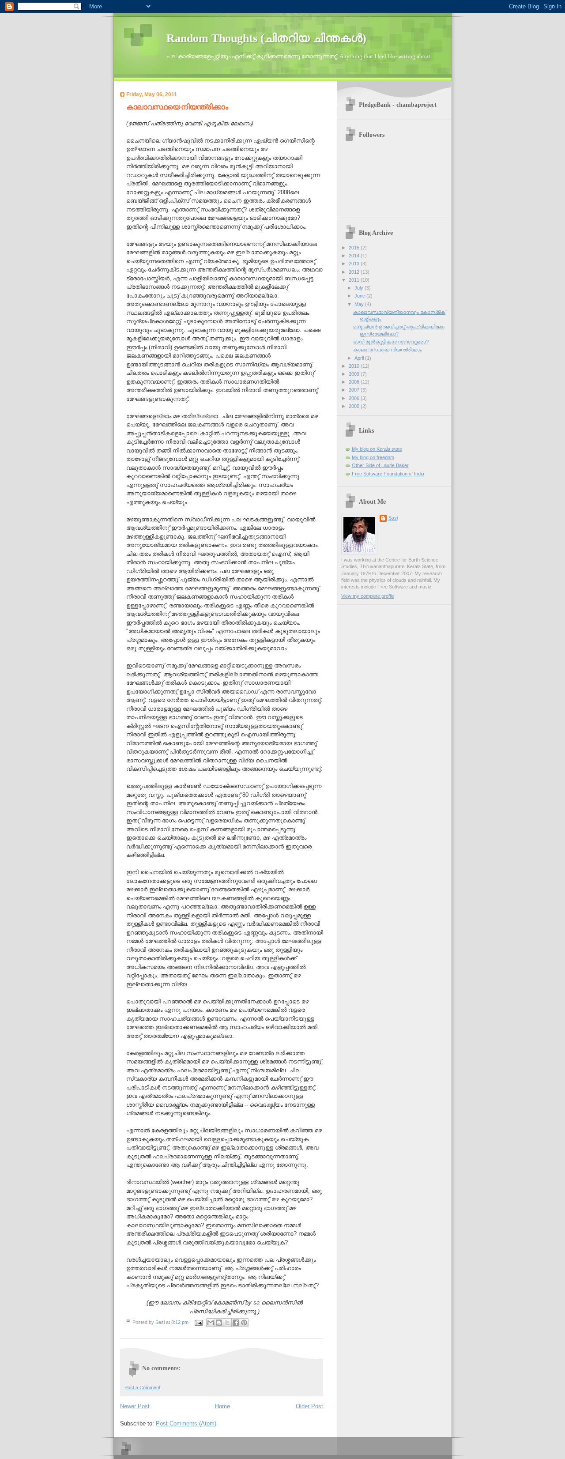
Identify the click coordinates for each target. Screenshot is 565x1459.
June (360, 295)
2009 (355, 374)
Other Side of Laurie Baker (380, 465)
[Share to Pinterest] (244, 1322)
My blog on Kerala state (377, 449)
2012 (355, 272)
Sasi (393, 517)
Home (222, 1406)
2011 (355, 280)
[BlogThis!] (219, 1322)
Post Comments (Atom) (186, 1423)
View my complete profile (367, 596)
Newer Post (135, 1406)
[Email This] (210, 1322)
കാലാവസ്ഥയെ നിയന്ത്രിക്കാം (387, 349)
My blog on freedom (373, 457)
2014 (355, 255)
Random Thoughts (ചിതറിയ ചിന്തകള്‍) (266, 38)
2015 (355, 247)
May (359, 304)
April (359, 358)
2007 (355, 389)
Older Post (309, 1406)
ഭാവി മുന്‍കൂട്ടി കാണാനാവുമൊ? (391, 341)
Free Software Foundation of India (388, 473)
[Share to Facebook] (235, 1322)
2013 (355, 263)
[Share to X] (227, 1322)
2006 (355, 398)
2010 (355, 366)
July (359, 287)
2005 (355, 406)
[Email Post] (198, 1322)
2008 (355, 382)
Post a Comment (142, 1387)
